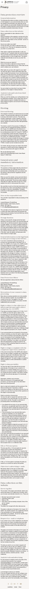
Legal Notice (10, 586)
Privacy (20, 586)
